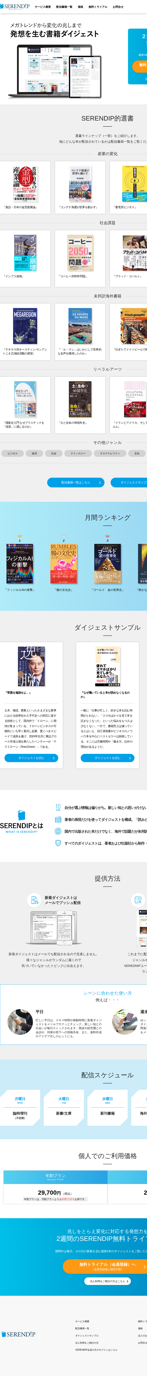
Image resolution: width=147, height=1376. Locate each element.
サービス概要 (43, 6)
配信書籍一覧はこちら (75, 482)
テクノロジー (78, 453)
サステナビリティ (110, 453)
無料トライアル (98, 6)
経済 (34, 453)
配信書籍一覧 (64, 6)
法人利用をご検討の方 (87, 1342)
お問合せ (118, 6)
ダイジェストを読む (31, 757)
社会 (53, 453)
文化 (136, 453)
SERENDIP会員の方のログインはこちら (96, 1349)
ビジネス (13, 453)
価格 (80, 6)
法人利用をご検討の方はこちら (107, 1281)
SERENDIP (15, 7)
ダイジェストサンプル (87, 1335)
